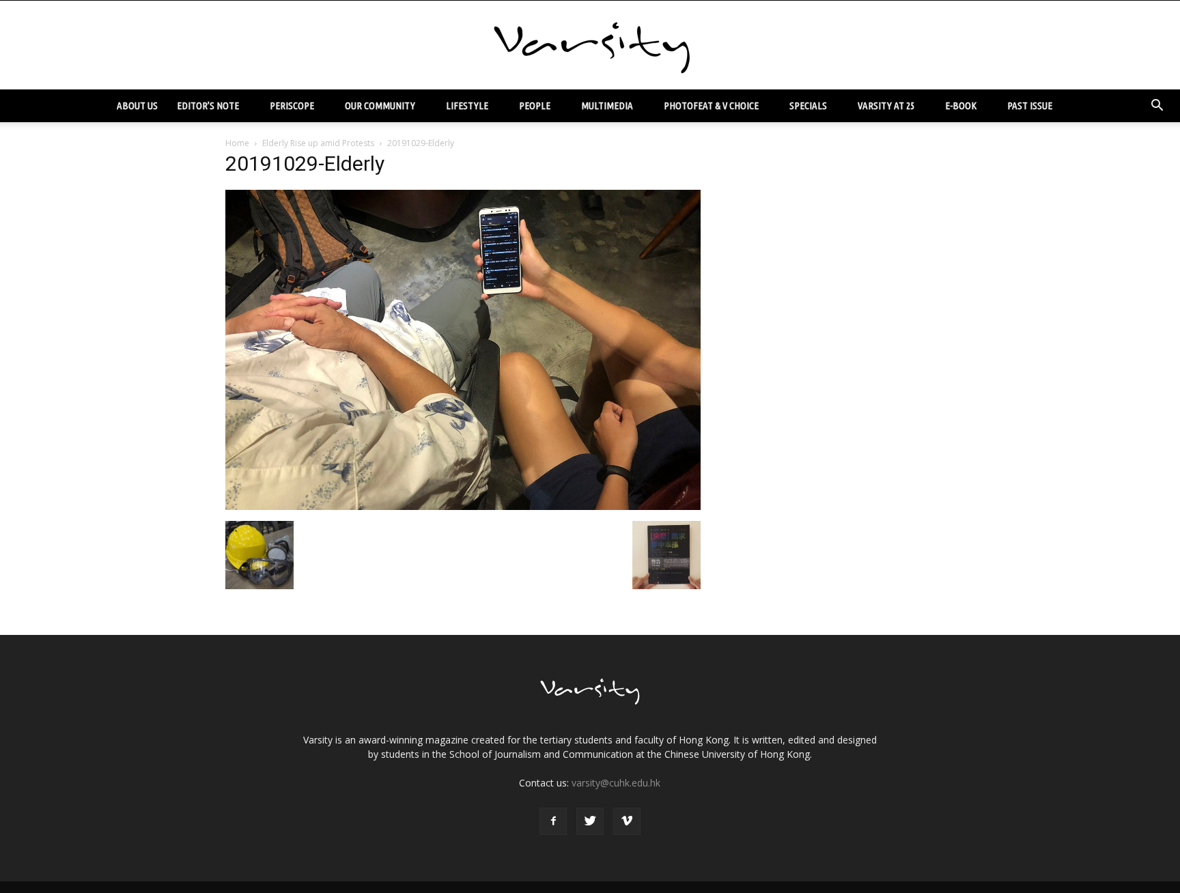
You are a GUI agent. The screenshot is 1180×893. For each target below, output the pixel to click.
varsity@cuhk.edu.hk (616, 782)
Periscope (292, 105)
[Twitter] (590, 821)
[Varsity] (590, 46)
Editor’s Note (208, 105)
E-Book (961, 105)
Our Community (380, 105)
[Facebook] (553, 821)
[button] (1156, 105)
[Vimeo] (627, 821)
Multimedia (607, 105)
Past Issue (1029, 105)
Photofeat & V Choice (711, 105)
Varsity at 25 (886, 105)
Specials (808, 105)
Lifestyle (467, 105)
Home (237, 143)
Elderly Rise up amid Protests (318, 143)
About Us (137, 105)
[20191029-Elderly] (463, 506)
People (534, 105)
